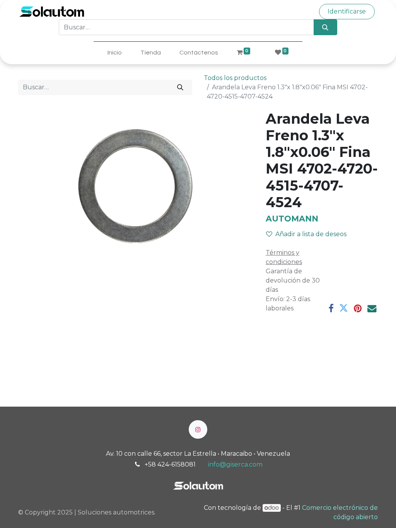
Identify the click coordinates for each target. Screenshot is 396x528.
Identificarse (347, 11)
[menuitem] (114, 52)
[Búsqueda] (325, 27)
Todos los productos (235, 78)
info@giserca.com (235, 464)
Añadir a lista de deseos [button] (310, 234)
